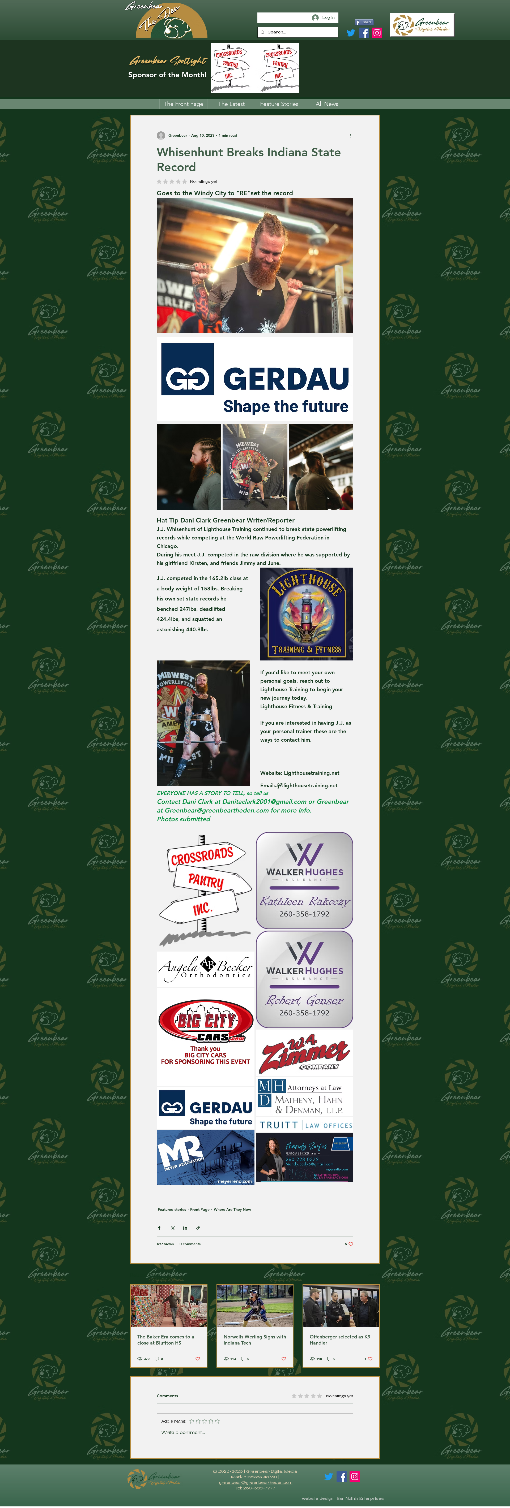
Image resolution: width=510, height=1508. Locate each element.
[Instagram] (377, 33)
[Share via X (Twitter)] (172, 1227)
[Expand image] (189, 467)
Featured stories (172, 1209)
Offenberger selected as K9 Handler (340, 1340)
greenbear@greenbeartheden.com (255, 1482)
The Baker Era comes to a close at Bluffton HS (165, 1340)
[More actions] (350, 135)
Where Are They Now (232, 1209)
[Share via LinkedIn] (185, 1227)
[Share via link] (198, 1227)
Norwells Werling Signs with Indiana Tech (255, 1340)
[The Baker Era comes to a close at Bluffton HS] (169, 1306)
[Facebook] (364, 33)
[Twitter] (351, 33)
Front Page (200, 1209)
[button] (279, 104)
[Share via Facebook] (159, 1227)
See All (374, 1274)
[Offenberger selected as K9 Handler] (341, 1306)
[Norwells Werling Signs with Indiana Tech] (255, 1306)
